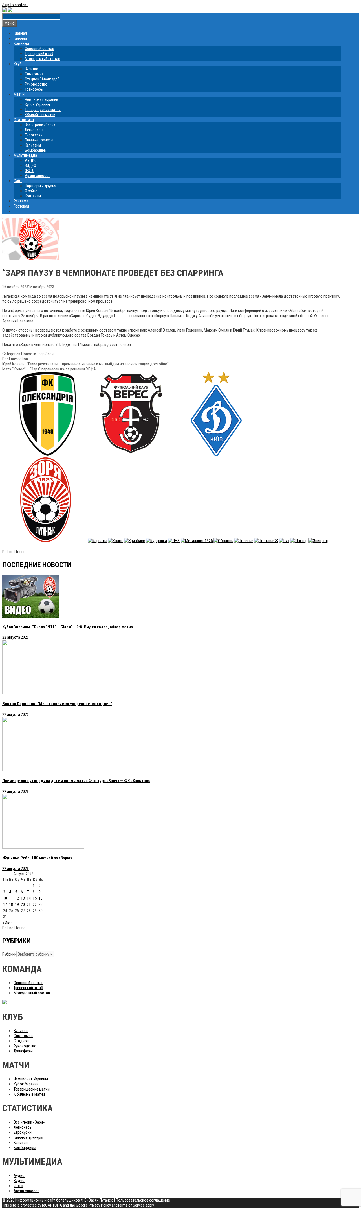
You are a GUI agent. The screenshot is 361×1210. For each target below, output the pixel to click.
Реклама (21, 201)
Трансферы (34, 89)
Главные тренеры (39, 140)
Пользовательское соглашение (143, 1200)
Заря (49, 353)
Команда (21, 43)
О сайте (31, 191)
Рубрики (9, 954)
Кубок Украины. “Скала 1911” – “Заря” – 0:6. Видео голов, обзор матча (67, 626)
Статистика (24, 119)
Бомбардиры (36, 150)
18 (11, 904)
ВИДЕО (30, 165)
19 (17, 904)
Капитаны (33, 145)
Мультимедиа (25, 155)
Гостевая (21, 206)
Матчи (19, 94)
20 (23, 904)
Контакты (33, 196)
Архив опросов (37, 175)
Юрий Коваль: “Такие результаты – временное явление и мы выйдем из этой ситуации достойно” (85, 364)
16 (41, 898)
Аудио (19, 1175)
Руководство (36, 84)
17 (5, 904)
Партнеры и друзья (40, 186)
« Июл (7, 922)
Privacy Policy (100, 1205)
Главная (20, 33)
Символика (34, 74)
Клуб (18, 63)
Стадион (21, 1040)
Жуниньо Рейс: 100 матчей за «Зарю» (37, 857)
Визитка (31, 69)
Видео (19, 1180)
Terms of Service (131, 1205)
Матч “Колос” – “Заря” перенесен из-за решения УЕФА (49, 369)
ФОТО (29, 170)
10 (5, 898)
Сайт (18, 180)
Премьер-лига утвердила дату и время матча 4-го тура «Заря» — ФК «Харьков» (76, 780)
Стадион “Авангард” (42, 79)
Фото (18, 1185)
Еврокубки (34, 135)
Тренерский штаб (39, 53)
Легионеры (34, 130)
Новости (28, 353)
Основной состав (39, 48)
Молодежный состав (42, 58)
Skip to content (15, 4)
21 (29, 904)
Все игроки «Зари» (40, 125)
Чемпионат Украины (42, 99)
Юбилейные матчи (40, 114)
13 (23, 898)
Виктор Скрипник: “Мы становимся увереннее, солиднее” (57, 703)
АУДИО (31, 160)
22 (35, 904)
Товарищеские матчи (43, 109)
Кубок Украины (37, 104)
